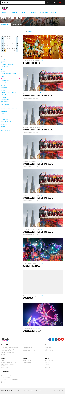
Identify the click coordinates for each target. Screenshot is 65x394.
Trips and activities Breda (7, 364)
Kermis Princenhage (31, 265)
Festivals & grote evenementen (9, 73)
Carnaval (3, 63)
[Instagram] (56, 339)
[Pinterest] (59, 339)
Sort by (25, 31)
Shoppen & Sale (5, 99)
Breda (2, 123)
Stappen (25, 345)
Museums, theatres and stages (9, 362)
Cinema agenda (27, 362)
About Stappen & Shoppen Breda (9, 347)
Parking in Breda (49, 350)
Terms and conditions (29, 390)
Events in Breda (27, 360)
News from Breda (49, 360)
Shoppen (47, 345)
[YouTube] (62, 339)
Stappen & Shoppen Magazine (8, 349)
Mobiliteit (3, 89)
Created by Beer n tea (59, 390)
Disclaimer (38, 390)
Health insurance (5, 377)
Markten (3, 85)
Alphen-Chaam (4, 119)
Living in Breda (5, 371)
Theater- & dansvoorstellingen (9, 108)
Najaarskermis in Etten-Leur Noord (38, 95)
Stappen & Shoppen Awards (8, 352)
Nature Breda (4, 367)
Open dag (3, 90)
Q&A (2, 381)
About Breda (4, 382)
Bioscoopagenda (17, 24)
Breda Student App (6, 350)
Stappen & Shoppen (6, 345)
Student (3, 106)
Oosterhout (4, 124)
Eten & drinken (5, 68)
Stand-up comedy (5, 104)
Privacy (19, 390)
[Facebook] (49, 339)
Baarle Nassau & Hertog (7, 121)
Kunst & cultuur (5, 80)
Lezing (3, 83)
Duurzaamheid (4, 66)
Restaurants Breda (27, 347)
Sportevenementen (6, 103)
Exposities (3, 69)
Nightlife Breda (26, 349)
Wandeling (3, 110)
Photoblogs (47, 367)
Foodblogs (47, 362)
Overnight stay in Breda (29, 350)
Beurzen (3, 59)
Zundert (3, 126)
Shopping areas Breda (50, 349)
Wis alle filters (5, 130)
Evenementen (5, 24)
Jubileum (3, 76)
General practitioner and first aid (9, 379)
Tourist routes (4, 366)
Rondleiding (4, 97)
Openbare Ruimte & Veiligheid (8, 92)
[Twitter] (53, 339)
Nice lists (47, 364)
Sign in (48, 2)
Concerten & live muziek (7, 64)
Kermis (3, 78)
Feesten (3, 71)
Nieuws (47, 358)
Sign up (54, 2)
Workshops (4, 111)
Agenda (25, 358)
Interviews (47, 366)
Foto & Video (4, 75)
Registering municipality (7, 376)
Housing (3, 374)
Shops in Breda (48, 347)
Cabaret (3, 61)
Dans (2, 113)
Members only (4, 87)
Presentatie (4, 94)
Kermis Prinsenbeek (31, 63)
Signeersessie (5, 101)
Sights (3, 358)
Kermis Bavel (28, 298)
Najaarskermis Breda (32, 330)
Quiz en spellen (5, 96)
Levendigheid (4, 82)
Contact (3, 354)
